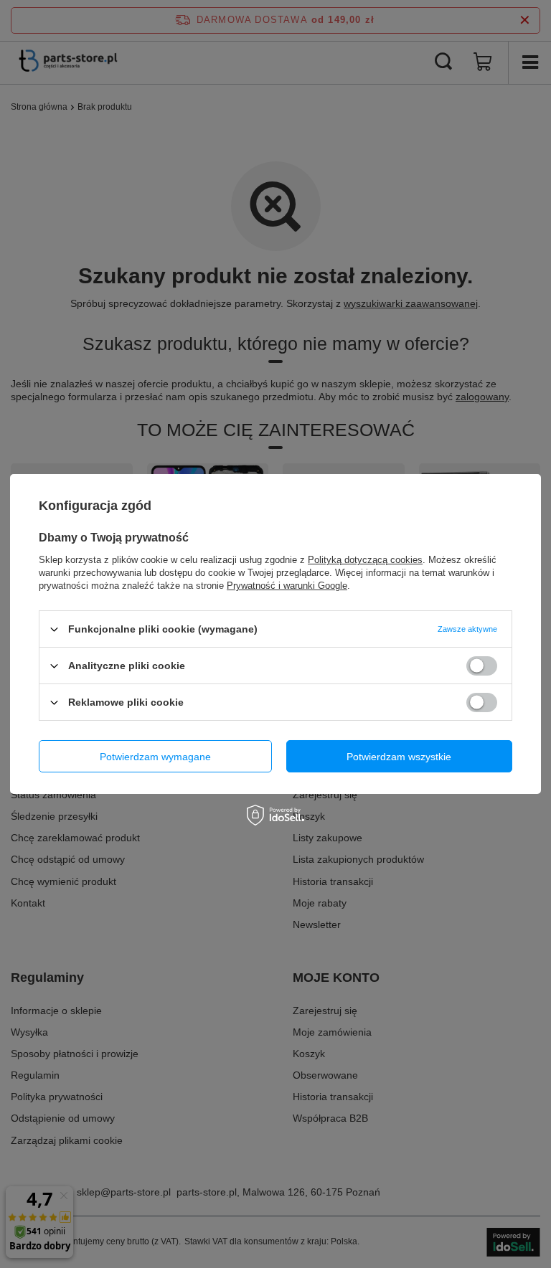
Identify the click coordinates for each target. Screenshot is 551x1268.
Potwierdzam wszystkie (399, 756)
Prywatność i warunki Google (287, 585)
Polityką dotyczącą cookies (365, 559)
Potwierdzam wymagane (155, 756)
